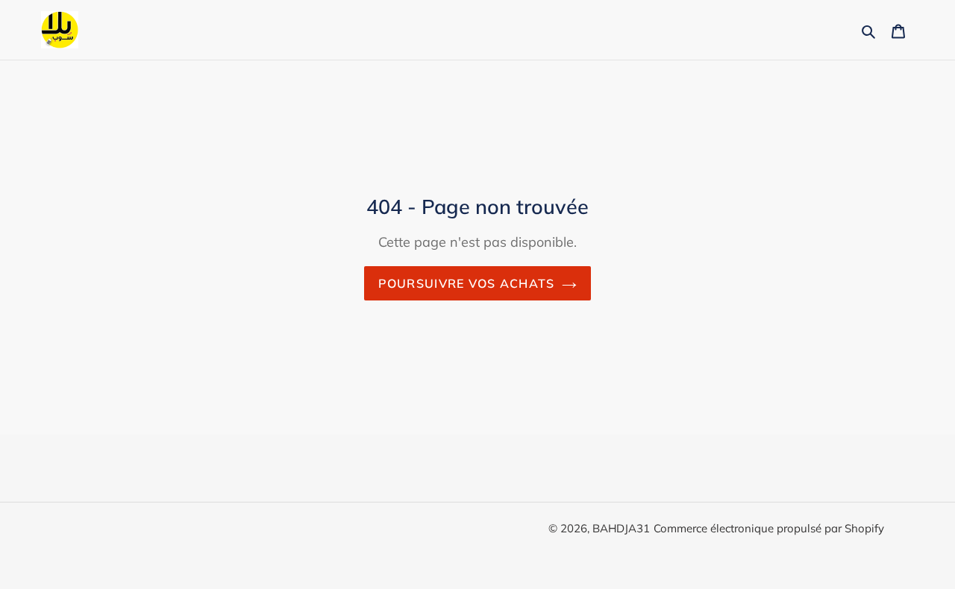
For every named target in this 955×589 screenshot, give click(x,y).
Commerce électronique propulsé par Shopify (769, 528)
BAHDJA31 (621, 528)
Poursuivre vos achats (466, 283)
